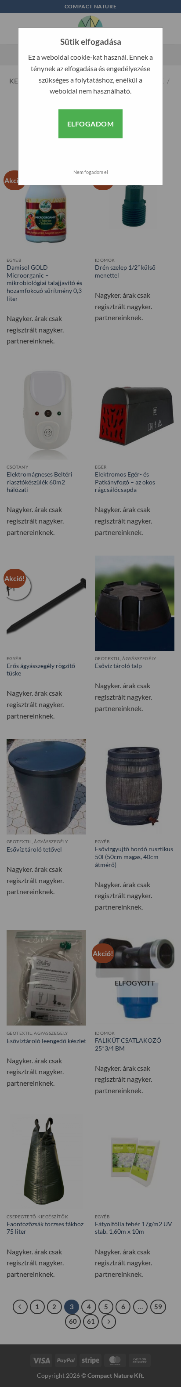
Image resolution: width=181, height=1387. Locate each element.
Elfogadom (90, 123)
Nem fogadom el (90, 172)
